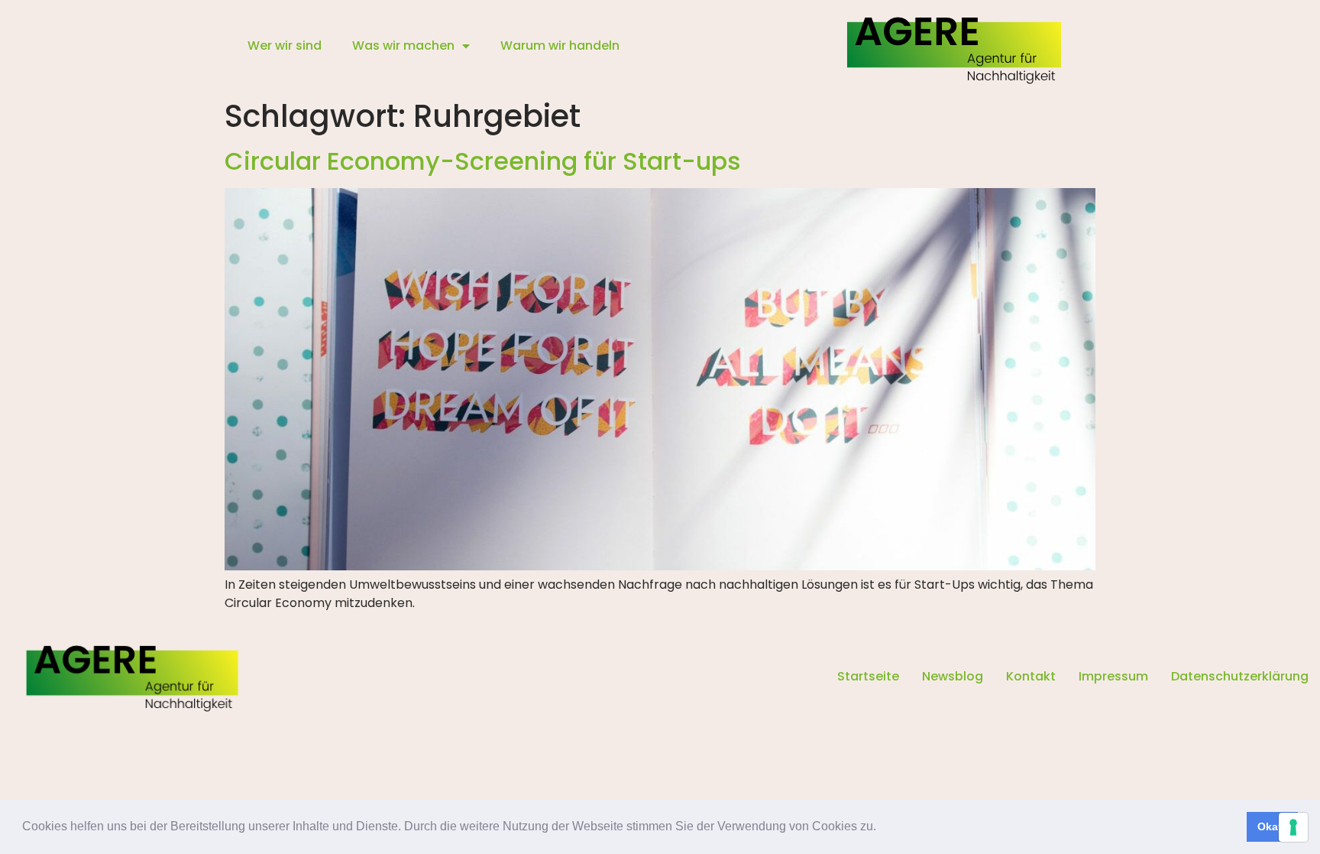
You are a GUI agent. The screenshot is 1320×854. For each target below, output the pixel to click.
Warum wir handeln (560, 45)
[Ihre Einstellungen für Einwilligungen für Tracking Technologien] (1293, 827)
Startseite (868, 676)
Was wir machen (403, 45)
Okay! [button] (1272, 826)
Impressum (1113, 676)
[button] (881, 828)
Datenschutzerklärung (1240, 676)
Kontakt (1031, 676)
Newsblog (952, 676)
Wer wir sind (284, 45)
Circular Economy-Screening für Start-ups (483, 161)
